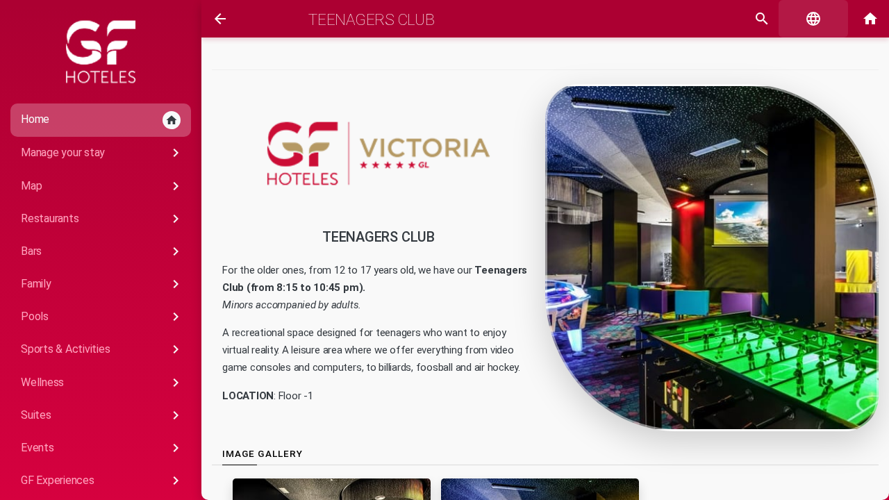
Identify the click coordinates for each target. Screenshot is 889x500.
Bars (102, 251)
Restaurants (102, 218)
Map (102, 186)
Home (99, 119)
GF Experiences (102, 480)
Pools (102, 316)
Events (102, 448)
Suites (102, 415)
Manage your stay (102, 152)
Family (102, 284)
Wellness (102, 382)
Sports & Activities (102, 349)
